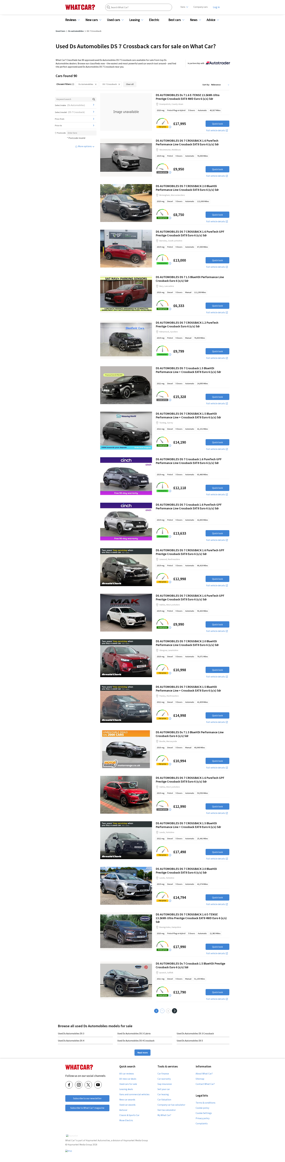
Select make (70, 105)
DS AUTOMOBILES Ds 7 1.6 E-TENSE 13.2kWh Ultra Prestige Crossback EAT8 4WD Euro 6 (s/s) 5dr (187, 97)
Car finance (163, 1073)
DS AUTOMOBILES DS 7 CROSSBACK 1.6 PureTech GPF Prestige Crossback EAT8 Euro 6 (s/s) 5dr (190, 233)
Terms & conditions (205, 1102)
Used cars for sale (128, 1084)
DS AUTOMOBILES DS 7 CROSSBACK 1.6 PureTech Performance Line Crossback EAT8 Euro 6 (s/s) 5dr (187, 142)
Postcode (61, 133)
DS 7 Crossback (110, 84)
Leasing (134, 20)
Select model (70, 112)
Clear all (130, 84)
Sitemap (200, 1078)
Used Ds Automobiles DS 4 (71, 1040)
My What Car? (164, 1115)
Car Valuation (164, 1099)
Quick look (217, 123)
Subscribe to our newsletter (87, 1098)
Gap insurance (164, 1084)
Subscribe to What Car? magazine (87, 1107)
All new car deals (127, 1078)
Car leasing (163, 1094)
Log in (216, 7)
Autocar (123, 1110)
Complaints (202, 1123)
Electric (154, 20)
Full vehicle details (215, 130)
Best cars (174, 20)
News (193, 20)
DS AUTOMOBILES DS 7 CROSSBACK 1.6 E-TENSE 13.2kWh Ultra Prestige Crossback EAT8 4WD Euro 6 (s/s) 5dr (191, 918)
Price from (59, 119)
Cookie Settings (204, 1113)
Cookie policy (202, 1107)
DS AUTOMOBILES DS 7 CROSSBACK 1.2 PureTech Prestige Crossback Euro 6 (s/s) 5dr (187, 324)
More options (85, 146)
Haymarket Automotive (98, 1140)
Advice (211, 20)
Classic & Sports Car (129, 1115)
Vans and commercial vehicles (134, 1094)
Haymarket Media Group (135, 1140)
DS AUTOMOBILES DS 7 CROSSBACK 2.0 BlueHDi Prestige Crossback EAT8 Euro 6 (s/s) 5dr (186, 870)
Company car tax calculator (171, 1104)
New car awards (127, 1099)
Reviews (70, 20)
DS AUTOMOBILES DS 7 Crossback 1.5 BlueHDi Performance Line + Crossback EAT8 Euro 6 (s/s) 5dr (188, 370)
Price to (58, 125)
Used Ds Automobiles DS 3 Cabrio (134, 1033)
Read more (142, 1052)
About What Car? (204, 1073)
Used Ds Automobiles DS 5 (190, 1040)
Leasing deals (126, 1089)
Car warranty (164, 1078)
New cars (92, 20)
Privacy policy (202, 1118)
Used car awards (127, 1104)
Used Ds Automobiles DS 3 (71, 1033)
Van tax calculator (166, 1110)
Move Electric (126, 1120)
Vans (182, 6)
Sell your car (163, 1089)
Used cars (113, 20)
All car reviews (126, 1073)
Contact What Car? (205, 1084)
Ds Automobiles (86, 84)
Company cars (200, 6)
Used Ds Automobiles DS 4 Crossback (135, 1040)
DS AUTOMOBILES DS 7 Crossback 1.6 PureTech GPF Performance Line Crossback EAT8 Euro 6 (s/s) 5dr (189, 461)
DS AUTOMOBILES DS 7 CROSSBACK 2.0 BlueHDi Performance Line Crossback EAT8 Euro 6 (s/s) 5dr (187, 188)
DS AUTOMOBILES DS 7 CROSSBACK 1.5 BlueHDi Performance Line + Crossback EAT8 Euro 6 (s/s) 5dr (188, 415)
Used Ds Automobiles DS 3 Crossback (195, 1033)
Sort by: (206, 84)
